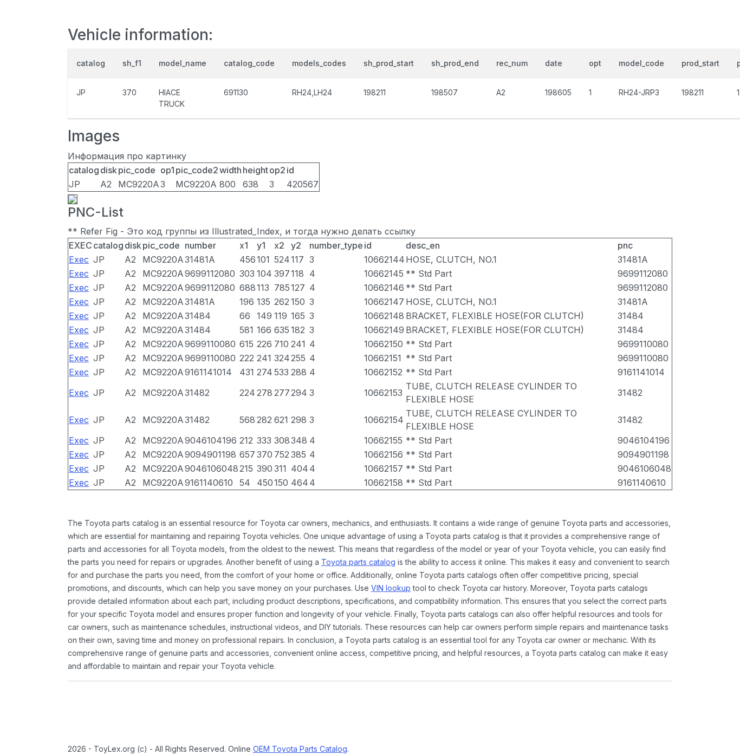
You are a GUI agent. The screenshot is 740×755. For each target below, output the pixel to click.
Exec (79, 259)
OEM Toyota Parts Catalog (300, 748)
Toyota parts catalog (358, 562)
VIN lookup (391, 588)
